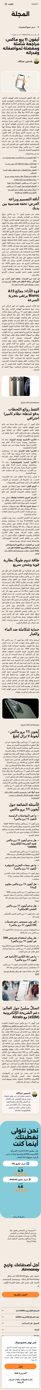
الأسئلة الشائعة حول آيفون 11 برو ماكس (21, 186)
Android (30, 1069)
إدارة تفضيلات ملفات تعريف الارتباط (20, 1380)
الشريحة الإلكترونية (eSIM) (12, 1026)
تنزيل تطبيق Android (19, 1179)
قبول (20, 1366)
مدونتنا (9, 1079)
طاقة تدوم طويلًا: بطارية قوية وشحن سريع (20, 176)
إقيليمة (4, 1049)
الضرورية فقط (20, 1373)
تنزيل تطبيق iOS (19, 1163)
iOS (23, 1069)
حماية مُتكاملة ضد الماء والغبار (25, 179)
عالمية (35, 1052)
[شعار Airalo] (33, 4)
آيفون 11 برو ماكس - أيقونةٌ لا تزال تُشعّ (21, 183)
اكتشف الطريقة (20, 1294)
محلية (11, 1049)
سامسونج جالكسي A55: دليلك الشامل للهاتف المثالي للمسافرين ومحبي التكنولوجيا (21, 795)
